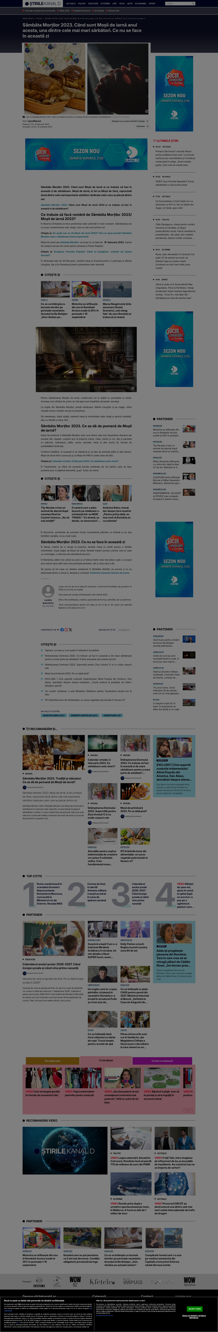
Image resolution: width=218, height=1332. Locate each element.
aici (18, 1322)
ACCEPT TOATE (195, 1309)
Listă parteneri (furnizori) (104, 1315)
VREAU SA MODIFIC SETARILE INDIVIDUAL (194, 1317)
